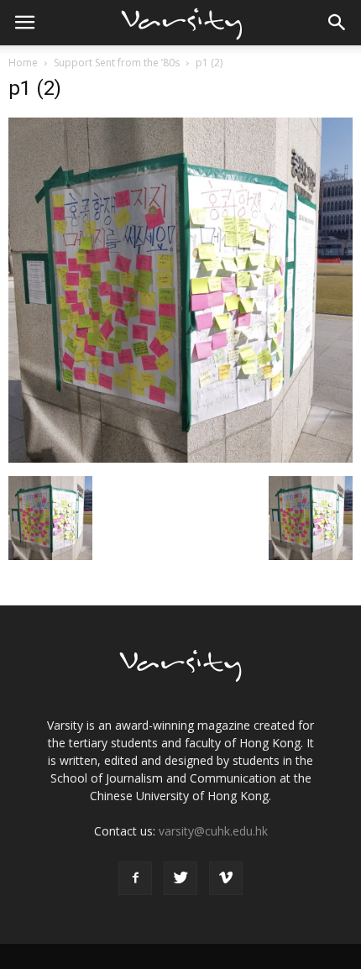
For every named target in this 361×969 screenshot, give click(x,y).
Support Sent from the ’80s (117, 62)
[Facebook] (135, 878)
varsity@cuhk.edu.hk (213, 831)
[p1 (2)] (180, 458)
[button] (337, 22)
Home (23, 62)
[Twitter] (180, 878)
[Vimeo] (226, 878)
